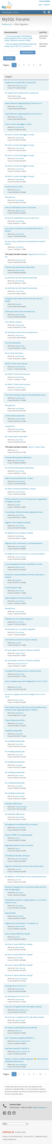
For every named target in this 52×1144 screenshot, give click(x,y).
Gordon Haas (19, 515)
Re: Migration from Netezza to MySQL (19, 533)
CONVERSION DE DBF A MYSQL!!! (17, 856)
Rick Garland (19, 916)
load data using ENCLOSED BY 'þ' (17, 1048)
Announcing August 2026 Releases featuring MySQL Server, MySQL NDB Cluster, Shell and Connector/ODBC (18, 38)
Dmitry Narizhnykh (21, 664)
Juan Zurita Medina (21, 859)
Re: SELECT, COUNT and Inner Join (17, 374)
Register (47, 5)
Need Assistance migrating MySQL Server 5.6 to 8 (23, 103)
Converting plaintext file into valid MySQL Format (23, 564)
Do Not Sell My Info (15, 1136)
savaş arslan (19, 440)
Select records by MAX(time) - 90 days (19, 478)
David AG (18, 304)
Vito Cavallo (19, 106)
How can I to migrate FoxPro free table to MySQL (23, 1007)
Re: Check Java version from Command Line (21, 332)
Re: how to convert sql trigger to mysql (19, 135)
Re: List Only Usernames (14, 353)
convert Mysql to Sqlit (13, 588)
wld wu (17, 937)
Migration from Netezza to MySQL (18, 522)
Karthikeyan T (19, 713)
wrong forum (10, 426)
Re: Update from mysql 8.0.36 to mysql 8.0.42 (21, 93)
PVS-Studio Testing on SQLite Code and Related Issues (25, 395)
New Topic (9, 58)
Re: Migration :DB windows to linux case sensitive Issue (25, 876)
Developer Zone (10, 12)
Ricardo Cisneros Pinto (22, 1041)
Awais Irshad (19, 700)
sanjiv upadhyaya (21, 1064)
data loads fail (10, 913)
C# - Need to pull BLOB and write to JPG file (21, 1028)
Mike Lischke (19, 775)
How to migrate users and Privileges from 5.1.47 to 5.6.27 (26, 681)
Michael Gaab (19, 989)
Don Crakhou (19, 622)
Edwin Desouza (20, 968)
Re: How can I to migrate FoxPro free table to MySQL (24, 1017)
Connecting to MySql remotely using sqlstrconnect (24, 512)
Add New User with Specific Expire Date (19, 267)
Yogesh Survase (20, 211)
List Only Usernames (12, 343)
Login (40, 5)
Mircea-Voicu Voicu (21, 86)
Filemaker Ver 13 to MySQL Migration (19, 619)
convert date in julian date (15, 416)
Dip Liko (18, 190)
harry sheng (19, 906)
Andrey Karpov (20, 398)
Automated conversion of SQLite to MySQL (21, 640)
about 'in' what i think (37, 447)
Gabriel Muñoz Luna (21, 1010)
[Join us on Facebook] (5, 1113)
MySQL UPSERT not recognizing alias (18, 835)
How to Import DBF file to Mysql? (17, 934)
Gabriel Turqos (20, 270)
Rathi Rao (18, 580)
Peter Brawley (19, 138)
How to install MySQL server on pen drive (20, 207)
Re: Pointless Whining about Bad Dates (19, 468)
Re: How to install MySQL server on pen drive (22, 218)
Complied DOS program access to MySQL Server (23, 671)
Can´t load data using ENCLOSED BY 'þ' (19, 1038)
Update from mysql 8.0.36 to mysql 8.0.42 (20, 82)
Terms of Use (28, 1136)
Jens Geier (18, 687)
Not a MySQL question (13, 322)
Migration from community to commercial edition (23, 543)
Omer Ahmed (19, 127)
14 (40, 65)
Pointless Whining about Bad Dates (18, 457)
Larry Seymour (20, 601)
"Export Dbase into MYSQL (15, 720)
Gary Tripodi (19, 723)
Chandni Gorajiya (21, 807)
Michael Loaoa (20, 567)
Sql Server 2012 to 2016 (13, 187)
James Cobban (19, 460)
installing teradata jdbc (13, 731)
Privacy (5, 1136)
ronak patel (19, 734)
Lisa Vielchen (19, 247)
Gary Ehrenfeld (20, 419)
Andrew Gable (19, 674)
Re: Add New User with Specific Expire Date (21, 278)
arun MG (18, 869)
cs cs (16, 450)
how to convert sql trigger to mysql (18, 124)
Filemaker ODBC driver (13, 804)
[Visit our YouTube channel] (14, 1113)
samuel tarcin (19, 291)
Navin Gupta (19, 893)
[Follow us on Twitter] (9, 1113)
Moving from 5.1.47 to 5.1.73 (15, 986)
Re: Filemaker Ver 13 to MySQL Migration (20, 629)
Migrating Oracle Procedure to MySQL (19, 845)
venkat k (18, 505)
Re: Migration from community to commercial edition (25, 554)
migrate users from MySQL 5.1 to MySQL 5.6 (21, 923)
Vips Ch (17, 838)
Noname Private (20, 260)
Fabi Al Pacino (19, 591)
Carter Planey (19, 234)
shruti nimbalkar (20, 546)
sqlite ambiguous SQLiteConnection (18, 598)
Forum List (6, 24)
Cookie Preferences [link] (9, 1139)
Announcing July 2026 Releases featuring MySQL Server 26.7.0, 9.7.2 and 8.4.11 (20, 45)
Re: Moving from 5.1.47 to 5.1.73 (17, 996)
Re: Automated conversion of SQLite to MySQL (22, 650)
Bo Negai (18, 96)
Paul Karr (18, 643)
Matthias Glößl (20, 926)
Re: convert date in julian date (16, 436)
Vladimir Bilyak (20, 653)
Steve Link (18, 1031)
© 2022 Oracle (20, 1132)
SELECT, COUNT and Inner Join (16, 364)
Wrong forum (10, 197)
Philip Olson (19, 744)
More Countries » (39, 1107)
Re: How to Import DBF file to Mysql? (19, 944)
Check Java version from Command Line (20, 311)
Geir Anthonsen (20, 367)
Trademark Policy (41, 1136)
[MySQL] (7, 5)
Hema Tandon (19, 526)
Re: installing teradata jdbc (15, 741)
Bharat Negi (19, 958)
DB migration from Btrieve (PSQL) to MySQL (21, 824)
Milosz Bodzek (19, 796)
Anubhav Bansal (20, 827)
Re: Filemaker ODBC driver (15, 814)
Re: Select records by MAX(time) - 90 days (20, 489)
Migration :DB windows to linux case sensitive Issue (24, 866)
